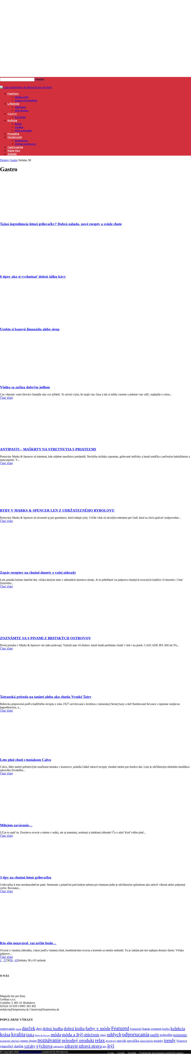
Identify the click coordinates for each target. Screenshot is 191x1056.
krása (5, 1034)
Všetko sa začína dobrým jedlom (25, 387)
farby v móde (97, 1028)
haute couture (152, 1029)
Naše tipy (13, 150)
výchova (44, 1045)
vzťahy (29, 1046)
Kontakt (132, 1053)
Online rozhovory (25, 144)
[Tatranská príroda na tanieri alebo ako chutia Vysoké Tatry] (30, 689)
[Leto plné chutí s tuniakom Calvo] (30, 752)
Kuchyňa (20, 117)
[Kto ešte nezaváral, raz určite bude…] (29, 935)
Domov (4, 160)
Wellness (20, 107)
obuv (103, 1035)
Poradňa (13, 134)
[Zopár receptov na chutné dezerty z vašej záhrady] (22, 565)
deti (39, 1029)
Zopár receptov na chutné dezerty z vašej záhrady (38, 572)
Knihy (18, 124)
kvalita (18, 1034)
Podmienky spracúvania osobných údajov (162, 1053)
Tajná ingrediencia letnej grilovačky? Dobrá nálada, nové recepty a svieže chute (61, 224)
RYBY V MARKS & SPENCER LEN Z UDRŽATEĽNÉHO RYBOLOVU (57, 510)
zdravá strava (90, 1046)
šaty (104, 1046)
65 (16, 960)
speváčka (133, 1041)
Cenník (120, 1053)
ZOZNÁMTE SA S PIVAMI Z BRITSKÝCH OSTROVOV (45, 638)
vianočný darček (12, 1046)
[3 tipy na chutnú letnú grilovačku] (30, 870)
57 (5, 960)
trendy (170, 1040)
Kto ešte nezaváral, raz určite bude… (28, 943)
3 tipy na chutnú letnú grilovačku (25, 877)
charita (18, 1029)
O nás (111, 1053)
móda (56, 1034)
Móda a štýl (22, 97)
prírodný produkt (78, 1040)
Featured (120, 1028)
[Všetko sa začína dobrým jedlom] (27, 379)
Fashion (13, 93)
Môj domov (22, 110)
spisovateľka (146, 1040)
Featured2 (136, 1029)
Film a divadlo (23, 130)
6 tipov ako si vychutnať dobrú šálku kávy (33, 277)
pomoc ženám (28, 1040)
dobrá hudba (53, 1028)
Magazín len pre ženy (30, 1051)
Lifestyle (13, 103)
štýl (110, 1045)
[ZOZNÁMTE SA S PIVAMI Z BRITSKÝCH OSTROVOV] (22, 630)
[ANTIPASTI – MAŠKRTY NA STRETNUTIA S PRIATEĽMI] (24, 442)
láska (30, 1035)
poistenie (180, 1035)
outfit (154, 1035)
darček (28, 1028)
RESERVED (111, 1041)
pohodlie (166, 1035)
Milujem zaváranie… (16, 825)
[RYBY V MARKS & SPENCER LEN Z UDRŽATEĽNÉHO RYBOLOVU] (30, 503)
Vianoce (181, 1041)
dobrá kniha (74, 1028)
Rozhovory (21, 140)
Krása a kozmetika (26, 100)
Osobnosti (14, 137)
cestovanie (7, 1029)
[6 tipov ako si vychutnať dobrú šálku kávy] (33, 269)
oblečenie (91, 1035)
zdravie (71, 1045)
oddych (114, 1034)
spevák (121, 1041)
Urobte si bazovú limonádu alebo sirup (30, 329)
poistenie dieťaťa (10, 1040)
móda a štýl (72, 1034)
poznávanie (49, 1040)
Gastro (12, 113)
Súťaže (12, 154)
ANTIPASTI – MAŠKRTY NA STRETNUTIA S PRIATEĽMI (48, 449)
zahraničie (58, 1046)
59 (11, 960)
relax (100, 1040)
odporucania (135, 1034)
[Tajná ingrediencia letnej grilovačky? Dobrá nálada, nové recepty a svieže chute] (33, 216)
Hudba (19, 127)
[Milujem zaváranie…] (29, 818)
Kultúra (12, 120)
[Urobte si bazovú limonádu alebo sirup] (33, 322)
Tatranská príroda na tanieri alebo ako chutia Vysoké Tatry (45, 697)
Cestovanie (15, 147)
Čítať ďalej (6, 397)
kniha (166, 1029)
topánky (158, 1041)
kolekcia (177, 1028)
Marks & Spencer (42, 1035)
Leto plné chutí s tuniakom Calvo (25, 760)
